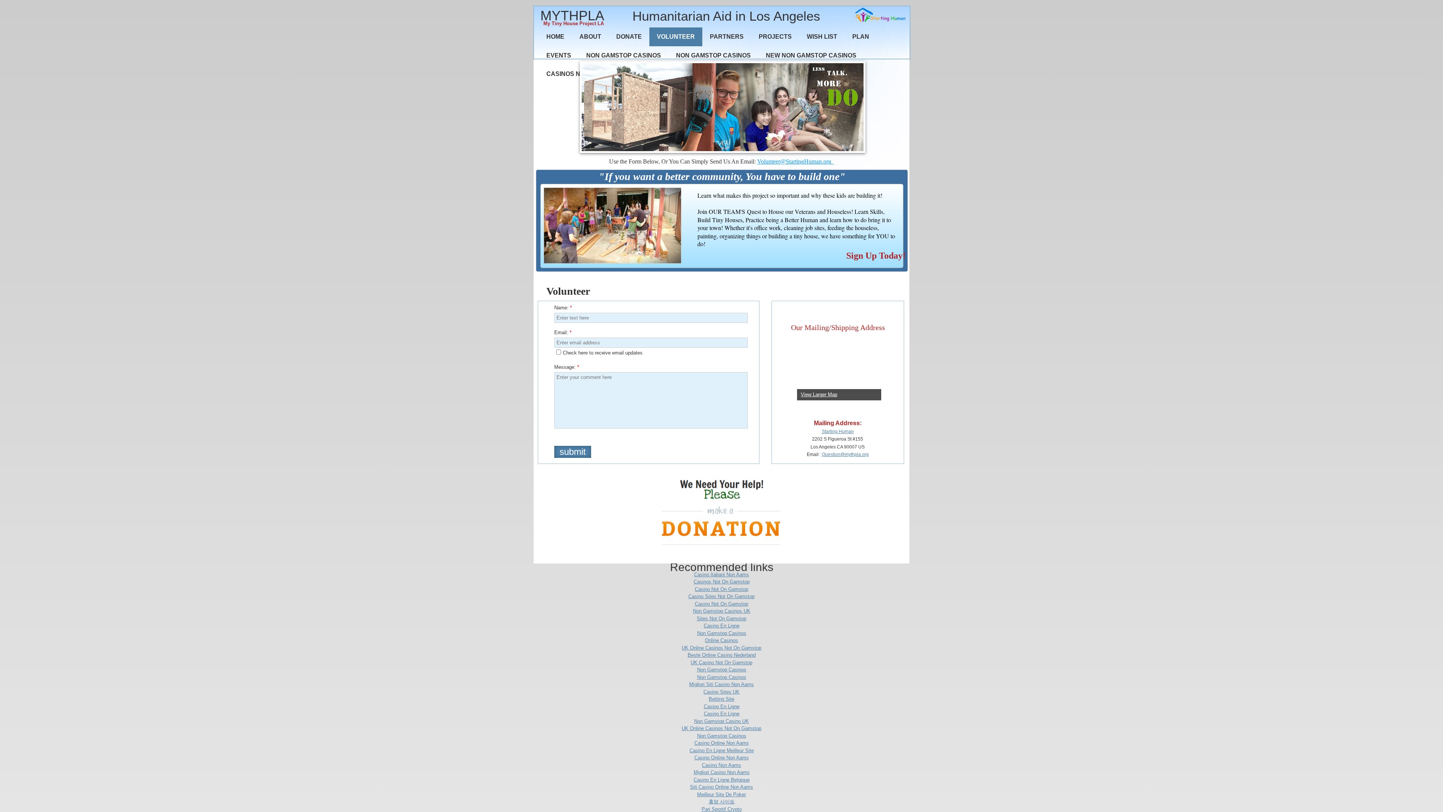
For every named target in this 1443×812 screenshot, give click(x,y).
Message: (566, 367)
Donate (629, 36)
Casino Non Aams (721, 765)
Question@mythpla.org (845, 454)
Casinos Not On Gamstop (722, 582)
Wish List (822, 36)
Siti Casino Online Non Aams (721, 787)
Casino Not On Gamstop (721, 589)
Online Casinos (721, 640)
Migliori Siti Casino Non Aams (721, 684)
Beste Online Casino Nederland (722, 655)
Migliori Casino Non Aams (722, 772)
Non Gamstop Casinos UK (721, 611)
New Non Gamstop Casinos (811, 55)
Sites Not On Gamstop (721, 618)
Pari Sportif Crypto (722, 809)
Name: (563, 308)
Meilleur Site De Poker (721, 794)
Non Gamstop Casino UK (721, 721)
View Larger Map (819, 394)
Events (558, 55)
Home (555, 36)
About (590, 36)
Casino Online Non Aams (721, 743)
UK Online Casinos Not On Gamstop (721, 648)
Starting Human (838, 431)
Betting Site (721, 699)
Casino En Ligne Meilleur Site (722, 750)
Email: (563, 332)
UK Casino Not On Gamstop (721, 662)
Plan (860, 36)
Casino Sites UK (721, 692)
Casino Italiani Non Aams (721, 574)
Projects (775, 36)
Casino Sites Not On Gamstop (721, 596)
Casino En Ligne (722, 626)
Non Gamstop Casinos (623, 55)
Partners (727, 36)
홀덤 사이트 (722, 801)
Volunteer (676, 36)
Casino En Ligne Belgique (722, 780)
